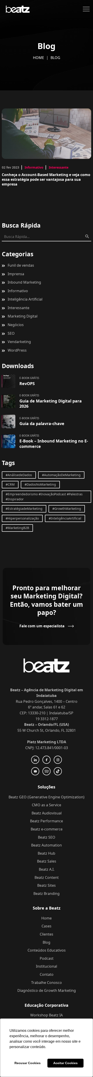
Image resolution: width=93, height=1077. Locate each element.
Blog (46, 942)
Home (38, 57)
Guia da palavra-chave (41, 423)
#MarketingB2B (17, 528)
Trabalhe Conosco (46, 982)
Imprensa (16, 273)
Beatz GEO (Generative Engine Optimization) (46, 797)
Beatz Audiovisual (47, 813)
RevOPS (27, 383)
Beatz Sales (46, 861)
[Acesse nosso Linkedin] (35, 760)
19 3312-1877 (46, 718)
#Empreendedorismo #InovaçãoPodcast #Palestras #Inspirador (44, 496)
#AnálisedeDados (19, 475)
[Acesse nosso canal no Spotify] (46, 771)
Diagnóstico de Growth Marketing (46, 990)
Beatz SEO (46, 837)
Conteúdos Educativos (47, 950)
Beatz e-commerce (47, 829)
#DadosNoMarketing (40, 484)
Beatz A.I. (46, 869)
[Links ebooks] (8, 381)
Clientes (46, 934)
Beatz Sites (46, 885)
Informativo (34, 167)
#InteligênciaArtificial (65, 518)
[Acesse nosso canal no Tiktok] (58, 771)
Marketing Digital (22, 316)
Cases (46, 926)
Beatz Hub (46, 853)
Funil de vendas (21, 265)
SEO (11, 333)
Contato (46, 974)
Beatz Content (47, 877)
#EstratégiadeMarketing (24, 508)
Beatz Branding (46, 893)
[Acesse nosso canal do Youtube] (35, 771)
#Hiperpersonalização (22, 518)
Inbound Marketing (24, 282)
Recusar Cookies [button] (27, 1063)
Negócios (16, 324)
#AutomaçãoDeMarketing (61, 475)
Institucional (46, 966)
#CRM (10, 484)
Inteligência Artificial (25, 299)
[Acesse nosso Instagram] (58, 760)
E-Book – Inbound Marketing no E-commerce (53, 443)
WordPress (17, 350)
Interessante (58, 167)
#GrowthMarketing (66, 508)
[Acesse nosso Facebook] (46, 760)
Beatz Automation (46, 845)
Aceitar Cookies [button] (65, 1063)
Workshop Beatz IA (46, 1015)
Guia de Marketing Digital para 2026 (50, 403)
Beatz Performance (46, 820)
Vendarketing (19, 341)
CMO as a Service (46, 804)
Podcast (46, 958)
